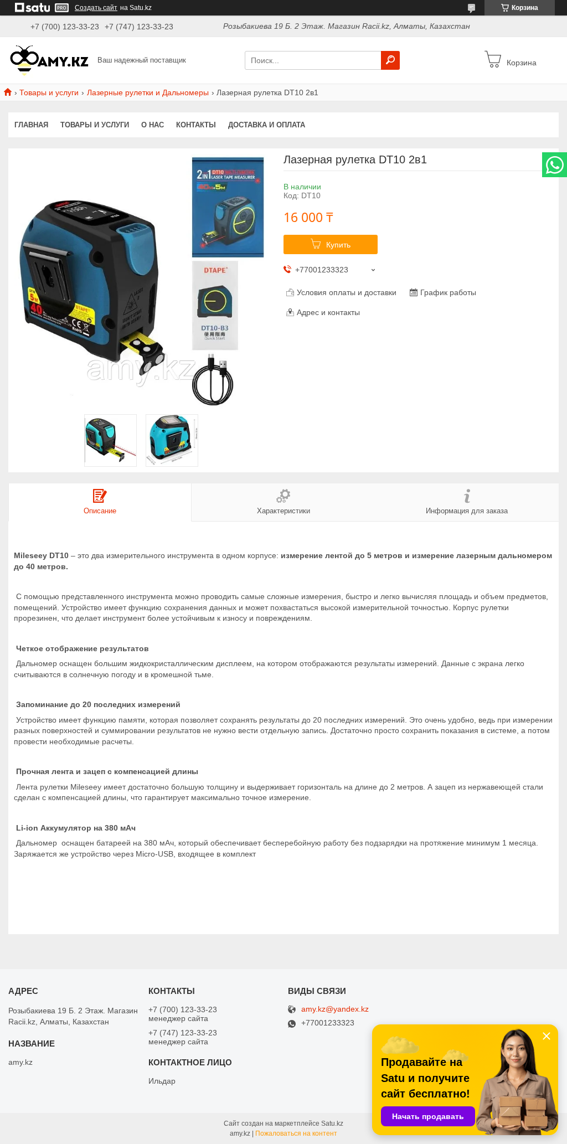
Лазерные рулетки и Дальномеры (148, 92)
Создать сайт (96, 8)
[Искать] (390, 60)
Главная (31, 125)
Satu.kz (332, 1123)
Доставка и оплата (266, 125)
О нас (152, 125)
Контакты (196, 125)
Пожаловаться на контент (296, 1133)
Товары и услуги (49, 92)
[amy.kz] (49, 59)
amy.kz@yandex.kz (335, 1009)
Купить (338, 244)
